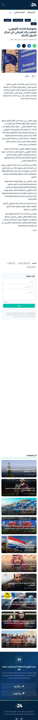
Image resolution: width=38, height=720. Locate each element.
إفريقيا (28, 20)
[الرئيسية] (35, 20)
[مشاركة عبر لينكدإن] (18, 46)
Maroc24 (32, 40)
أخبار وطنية (31, 12)
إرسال (19, 306)
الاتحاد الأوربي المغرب (24, 263)
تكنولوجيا (7, 20)
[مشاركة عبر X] (24, 46)
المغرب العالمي (19, 12)
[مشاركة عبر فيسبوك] (29, 46)
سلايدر (33, 24)
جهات (9, 12)
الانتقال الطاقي (31, 267)
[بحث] (3, 5)
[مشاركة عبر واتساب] (34, 46)
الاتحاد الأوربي (11, 263)
